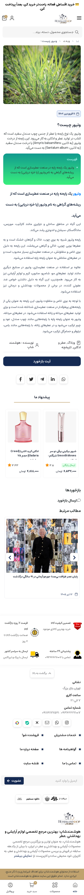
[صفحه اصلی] (77, 41)
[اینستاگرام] (66, 723)
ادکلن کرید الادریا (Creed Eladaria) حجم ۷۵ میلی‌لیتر (25, 454)
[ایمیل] (47, 723)
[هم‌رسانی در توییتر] (31, 379)
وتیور (77, 194)
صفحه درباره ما (29, 749)
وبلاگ (66, 41)
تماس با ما (69, 763)
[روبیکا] (17, 723)
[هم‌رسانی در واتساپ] (63, 379)
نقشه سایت (31, 763)
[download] (28, 798)
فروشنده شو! (30, 735)
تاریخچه (66, 347)
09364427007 (71, 712)
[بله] (27, 723)
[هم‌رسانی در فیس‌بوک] (20, 379)
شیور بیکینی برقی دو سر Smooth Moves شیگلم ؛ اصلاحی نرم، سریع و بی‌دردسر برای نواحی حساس (61, 454)
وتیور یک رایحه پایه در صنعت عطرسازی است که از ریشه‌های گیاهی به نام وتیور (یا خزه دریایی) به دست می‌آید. (42, 172)
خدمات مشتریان (65, 735)
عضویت (16, 780)
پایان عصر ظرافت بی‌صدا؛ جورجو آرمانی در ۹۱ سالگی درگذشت (45, 576)
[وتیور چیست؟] (42, 820)
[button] (74, 557)
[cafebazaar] (56, 798)
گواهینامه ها (67, 749)
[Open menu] (79, 18)
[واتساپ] (57, 723)
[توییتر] (37, 723)
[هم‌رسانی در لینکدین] (52, 379)
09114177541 (50, 712)
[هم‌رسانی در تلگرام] (42, 379)
